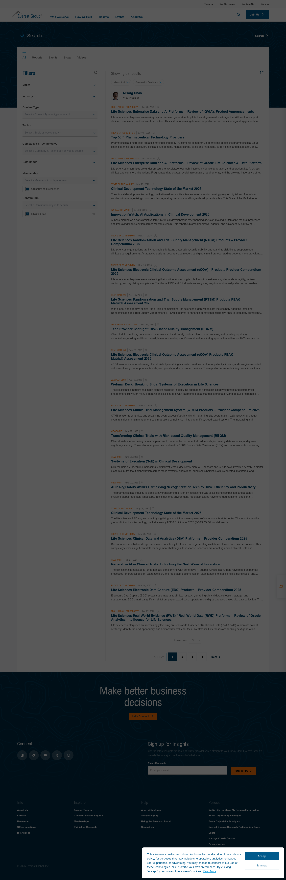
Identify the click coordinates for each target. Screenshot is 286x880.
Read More (209, 871)
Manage (262, 865)
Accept (262, 856)
